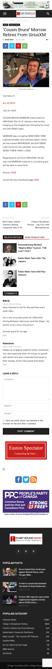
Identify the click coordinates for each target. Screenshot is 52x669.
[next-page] (9, 285)
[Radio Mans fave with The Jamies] (10, 261)
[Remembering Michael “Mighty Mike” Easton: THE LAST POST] (10, 248)
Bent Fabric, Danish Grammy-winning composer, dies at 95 (12, 224)
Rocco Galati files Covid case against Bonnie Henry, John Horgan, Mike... (32, 572)
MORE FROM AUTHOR (34, 237)
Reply (5, 335)
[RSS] (26, 551)
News (12, 20)
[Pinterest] (18, 46)
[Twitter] (12, 46)
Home (5, 20)
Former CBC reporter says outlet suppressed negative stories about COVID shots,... (34, 600)
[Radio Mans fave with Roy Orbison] (10, 279)
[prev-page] (4, 285)
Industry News (22, 20)
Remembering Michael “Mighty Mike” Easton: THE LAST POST (32, 248)
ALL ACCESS (9, 103)
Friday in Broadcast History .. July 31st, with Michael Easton (38, 224)
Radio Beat (9, 39)
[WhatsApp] (24, 46)
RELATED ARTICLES (13, 237)
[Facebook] (5, 46)
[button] (4, 13)
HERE (13, 172)
